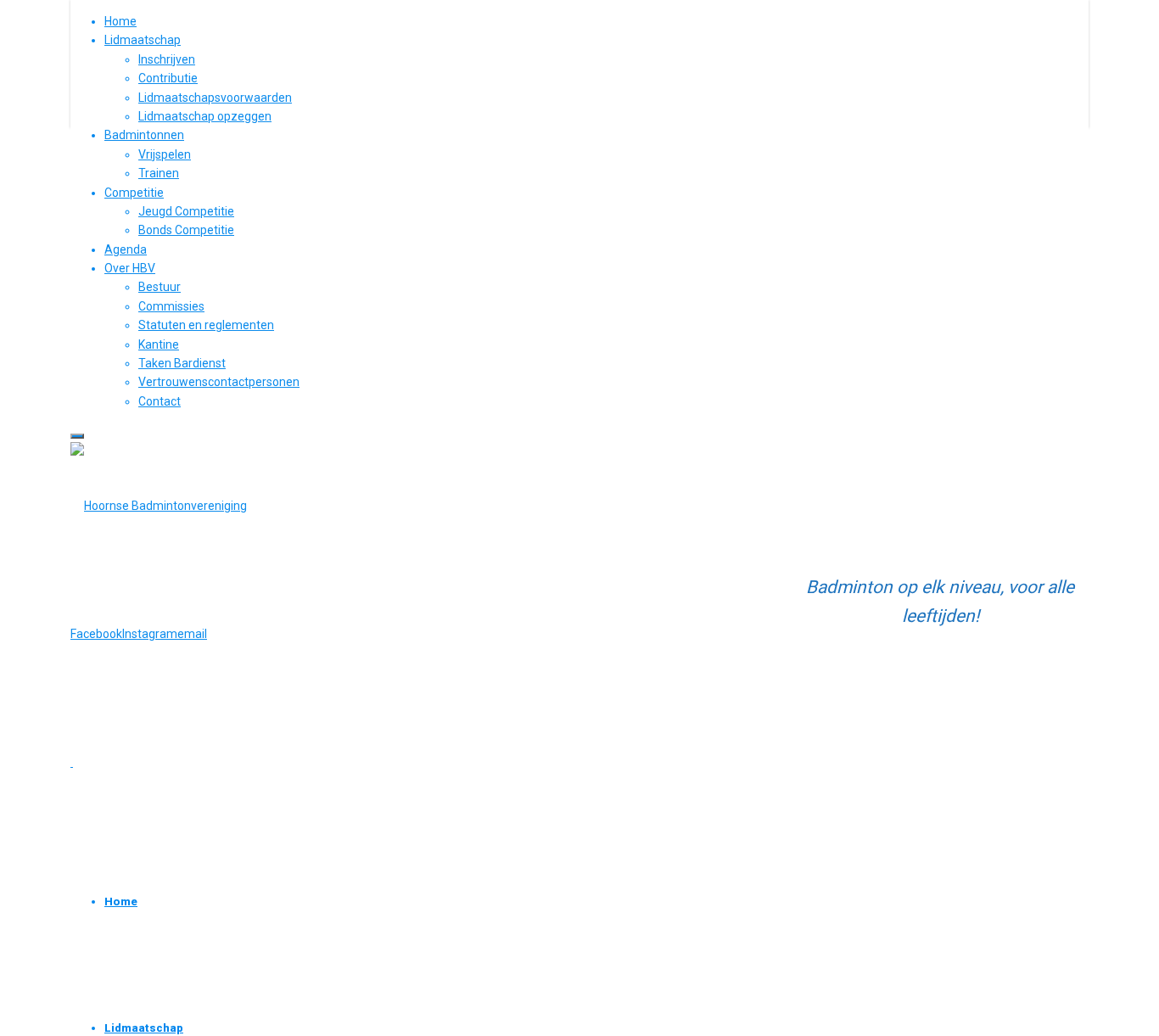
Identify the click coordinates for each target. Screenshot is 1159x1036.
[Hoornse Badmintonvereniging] (158, 505)
